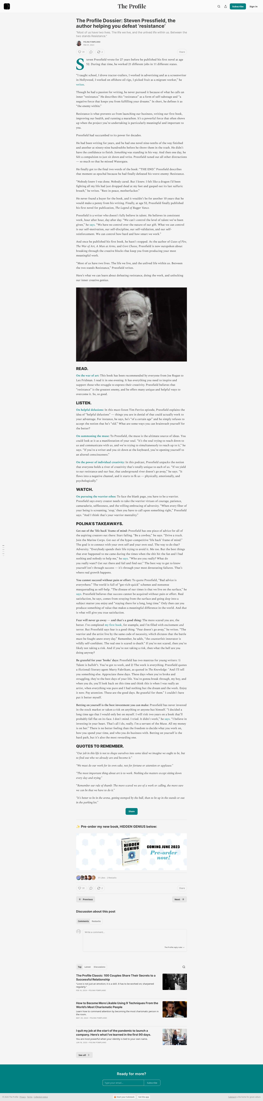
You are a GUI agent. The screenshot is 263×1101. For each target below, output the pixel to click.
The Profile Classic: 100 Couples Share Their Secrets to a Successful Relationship (116, 977)
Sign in (254, 6)
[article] (131, 984)
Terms (29, 1097)
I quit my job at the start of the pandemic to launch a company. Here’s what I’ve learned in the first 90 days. (113, 1032)
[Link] (71, 368)
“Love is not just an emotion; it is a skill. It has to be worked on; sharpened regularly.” (115, 985)
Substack (232, 1097)
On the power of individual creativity (100, 462)
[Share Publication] (226, 6)
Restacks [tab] (96, 921)
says (92, 225)
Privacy (23, 1097)
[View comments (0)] (91, 52)
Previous (88, 899)
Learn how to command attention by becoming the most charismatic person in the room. (117, 1013)
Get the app (143, 1097)
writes (80, 84)
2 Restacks (111, 877)
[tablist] (89, 921)
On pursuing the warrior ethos (95, 496)
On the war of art (87, 375)
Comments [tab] (83, 921)
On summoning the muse (92, 436)
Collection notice (41, 1097)
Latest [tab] (87, 967)
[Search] (219, 6)
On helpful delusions (89, 410)
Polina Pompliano (91, 42)
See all (82, 1055)
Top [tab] (79, 967)
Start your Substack (125, 1097)
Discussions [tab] (99, 967)
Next (177, 899)
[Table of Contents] (3, 550)
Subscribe (238, 6)
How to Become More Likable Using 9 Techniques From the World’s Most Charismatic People (117, 1005)
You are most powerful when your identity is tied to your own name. (112, 1038)
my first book (113, 625)
